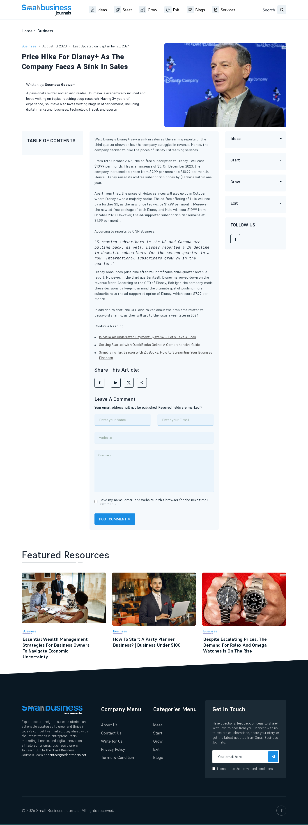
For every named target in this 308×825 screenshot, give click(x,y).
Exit (176, 9)
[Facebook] (235, 239)
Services (228, 9)
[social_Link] (281, 811)
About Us (109, 724)
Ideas (102, 9)
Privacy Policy (113, 749)
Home (27, 30)
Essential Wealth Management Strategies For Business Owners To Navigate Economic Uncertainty (56, 648)
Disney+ (183, 160)
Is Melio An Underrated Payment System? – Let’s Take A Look (147, 337)
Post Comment (112, 519)
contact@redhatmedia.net (67, 755)
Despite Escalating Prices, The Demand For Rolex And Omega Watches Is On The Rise (235, 645)
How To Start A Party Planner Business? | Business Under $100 (147, 642)
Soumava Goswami (60, 84)
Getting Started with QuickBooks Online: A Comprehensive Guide (149, 344)
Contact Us (111, 733)
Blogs (200, 9)
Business (45, 30)
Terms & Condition (117, 757)
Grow (152, 9)
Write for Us (111, 741)
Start (127, 9)
